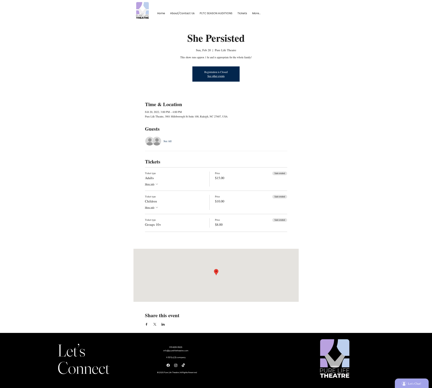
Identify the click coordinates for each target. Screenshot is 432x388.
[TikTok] (183, 365)
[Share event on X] (154, 324)
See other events (216, 76)
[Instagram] (176, 365)
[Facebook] (168, 365)
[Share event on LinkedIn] (163, 324)
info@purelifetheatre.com (175, 351)
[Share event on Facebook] (146, 324)
